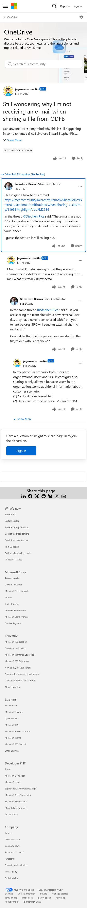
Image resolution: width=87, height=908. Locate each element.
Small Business (12, 750)
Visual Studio (11, 814)
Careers (9, 832)
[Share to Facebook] (30, 496)
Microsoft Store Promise (17, 616)
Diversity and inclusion (16, 865)
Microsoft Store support (16, 590)
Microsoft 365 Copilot (15, 744)
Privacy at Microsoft (14, 852)
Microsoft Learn (12, 782)
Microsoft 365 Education (17, 661)
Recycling (60, 897)
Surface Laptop (12, 520)
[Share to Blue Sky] (50, 496)
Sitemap (9, 893)
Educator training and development (22, 674)
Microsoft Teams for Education (19, 654)
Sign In (77, 6)
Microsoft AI (11, 705)
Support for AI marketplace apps (20, 788)
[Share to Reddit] (43, 496)
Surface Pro (10, 514)
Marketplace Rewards (15, 807)
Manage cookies (60, 893)
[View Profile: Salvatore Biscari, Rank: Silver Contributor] (8, 186)
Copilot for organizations (17, 533)
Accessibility (11, 871)
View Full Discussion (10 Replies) (25, 174)
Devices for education (15, 648)
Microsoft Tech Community (18, 795)
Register (65, 6)
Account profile (12, 578)
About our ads (12, 901)
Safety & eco (44, 897)
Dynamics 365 (12, 718)
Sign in (21, 451)
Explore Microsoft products (18, 553)
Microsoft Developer (15, 775)
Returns (9, 597)
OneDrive (12, 17)
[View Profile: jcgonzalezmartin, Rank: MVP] (8, 91)
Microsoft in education (16, 641)
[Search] (54, 6)
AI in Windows (12, 546)
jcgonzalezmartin (26, 89)
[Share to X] (37, 496)
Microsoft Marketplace (16, 801)
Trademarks (27, 897)
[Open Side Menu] (5, 6)
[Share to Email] (64, 496)
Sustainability (11, 878)
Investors (9, 858)
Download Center (13, 584)
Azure (8, 769)
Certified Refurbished (15, 610)
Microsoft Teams (13, 737)
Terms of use (11, 897)
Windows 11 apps (13, 559)
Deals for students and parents (20, 680)
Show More (14, 140)
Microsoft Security (14, 711)
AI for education (12, 686)
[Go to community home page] (14, 6)
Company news (12, 845)
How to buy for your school (18, 667)
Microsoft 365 (11, 724)
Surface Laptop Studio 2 (16, 527)
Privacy (43, 893)
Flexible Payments (13, 623)
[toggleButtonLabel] (81, 17)
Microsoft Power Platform (17, 731)
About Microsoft (13, 839)
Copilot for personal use (16, 540)
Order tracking (12, 603)
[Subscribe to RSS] (57, 496)
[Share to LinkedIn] (23, 496)
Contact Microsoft (26, 893)
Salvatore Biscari (26, 184)
